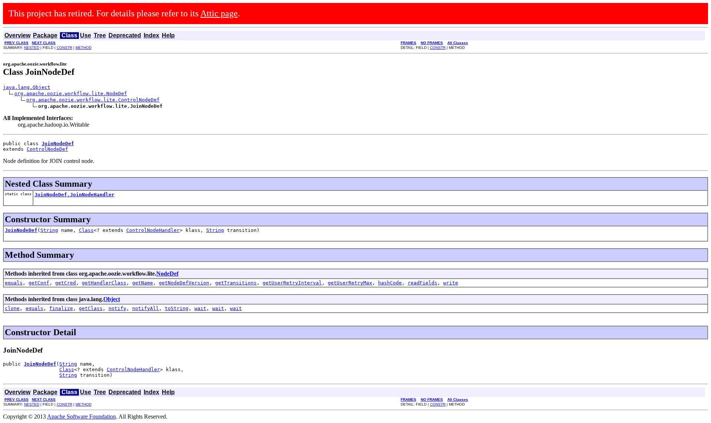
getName (142, 283)
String (49, 230)
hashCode (390, 283)
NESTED (31, 48)
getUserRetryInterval (292, 283)
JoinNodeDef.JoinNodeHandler (74, 194)
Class (86, 230)
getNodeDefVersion (184, 283)
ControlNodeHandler (153, 230)
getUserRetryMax (350, 283)
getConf (39, 283)
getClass (91, 308)
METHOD (83, 48)
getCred (65, 283)
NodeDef (167, 273)
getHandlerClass (104, 283)
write (450, 283)
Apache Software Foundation (81, 416)
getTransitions (236, 283)
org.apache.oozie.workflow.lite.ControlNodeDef (93, 100)
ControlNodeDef (47, 149)
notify (117, 308)
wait (200, 308)
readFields (422, 283)
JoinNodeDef (21, 230)
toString (176, 308)
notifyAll (145, 308)
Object (111, 299)
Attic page (219, 13)
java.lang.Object (26, 87)
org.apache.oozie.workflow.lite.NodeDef (70, 93)
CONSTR (64, 48)
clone (12, 308)
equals (14, 283)
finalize (61, 308)
